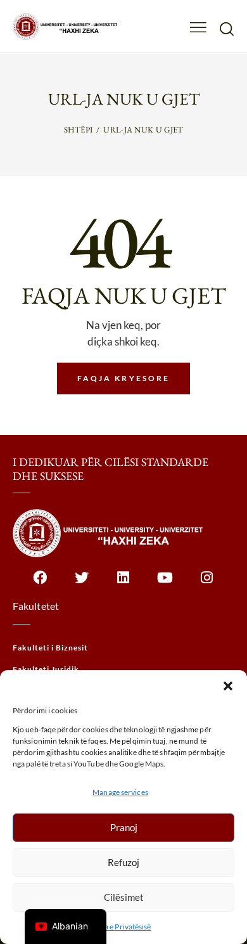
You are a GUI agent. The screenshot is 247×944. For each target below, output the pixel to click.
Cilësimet (124, 897)
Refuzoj (123, 862)
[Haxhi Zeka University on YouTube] (165, 584)
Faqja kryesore (123, 378)
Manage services (120, 792)
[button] (228, 686)
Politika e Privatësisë (117, 926)
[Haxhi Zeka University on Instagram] (207, 584)
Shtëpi (78, 129)
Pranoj (123, 827)
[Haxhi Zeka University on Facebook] (40, 584)
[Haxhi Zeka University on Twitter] (82, 584)
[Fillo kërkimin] (226, 28)
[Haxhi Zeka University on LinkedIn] (124, 584)
